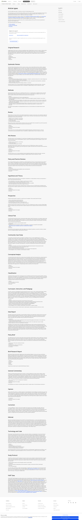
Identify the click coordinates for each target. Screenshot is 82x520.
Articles (23, 503)
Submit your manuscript (13, 25)
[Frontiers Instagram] (75, 502)
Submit (54, 508)
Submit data (33, 1)
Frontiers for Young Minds (42, 506)
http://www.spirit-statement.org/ (33, 468)
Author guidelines (12, 24)
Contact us (55, 506)
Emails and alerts (56, 505)
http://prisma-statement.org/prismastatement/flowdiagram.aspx (29, 73)
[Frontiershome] (4, 1)
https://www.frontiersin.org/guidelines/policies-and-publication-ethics (30, 491)
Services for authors (9, 505)
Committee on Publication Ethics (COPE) (32, 16)
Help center (55, 503)
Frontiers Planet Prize (41, 508)
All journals (15, 1)
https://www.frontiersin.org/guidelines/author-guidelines (26, 492)
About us (9, 1)
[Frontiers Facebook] (68, 502)
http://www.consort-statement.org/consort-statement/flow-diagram (20, 225)
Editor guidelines (8, 508)
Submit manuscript (26, 1)
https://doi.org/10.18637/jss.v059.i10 (21, 490)
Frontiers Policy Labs (41, 505)
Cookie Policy (30, 517)
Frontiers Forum (40, 503)
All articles (19, 1)
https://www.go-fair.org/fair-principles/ (37, 480)
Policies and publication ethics (10, 506)
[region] (41, 516)
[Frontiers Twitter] (70, 502)
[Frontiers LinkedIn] (73, 502)
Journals (23, 506)
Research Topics (24, 505)
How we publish (24, 508)
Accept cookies (65, 519)
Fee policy (10, 26)
